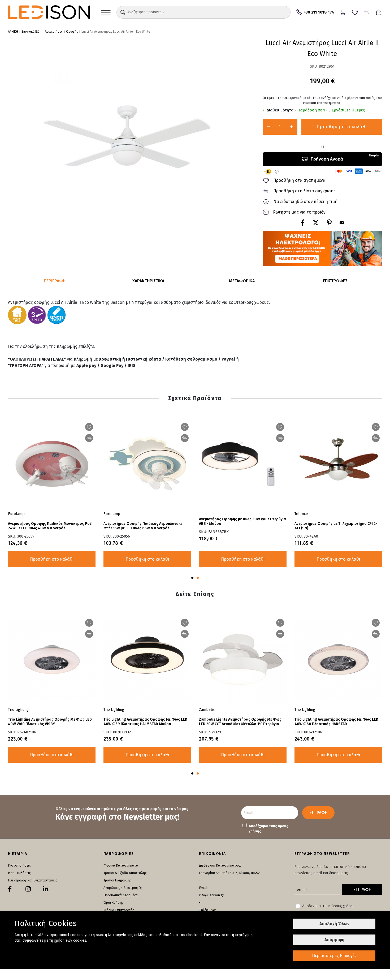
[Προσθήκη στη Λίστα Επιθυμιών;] (375, 427)
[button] (122, 12)
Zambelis (207, 709)
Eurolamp (111, 514)
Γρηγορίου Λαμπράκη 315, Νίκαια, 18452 (229, 873)
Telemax (301, 514)
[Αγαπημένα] (355, 11)
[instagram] (28, 889)
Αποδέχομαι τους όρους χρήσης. (328, 906)
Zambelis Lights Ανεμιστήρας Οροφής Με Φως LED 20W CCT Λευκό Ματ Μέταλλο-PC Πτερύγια (240, 721)
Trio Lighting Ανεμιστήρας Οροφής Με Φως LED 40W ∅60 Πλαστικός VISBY (50, 721)
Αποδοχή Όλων (334, 923)
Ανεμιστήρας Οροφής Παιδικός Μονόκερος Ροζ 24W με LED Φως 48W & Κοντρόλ (50, 525)
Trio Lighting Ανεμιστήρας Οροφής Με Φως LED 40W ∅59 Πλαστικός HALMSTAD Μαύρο (145, 721)
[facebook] (10, 889)
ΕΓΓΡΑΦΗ (318, 812)
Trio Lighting (304, 709)
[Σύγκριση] (366, 11)
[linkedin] (45, 889)
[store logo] (49, 12)
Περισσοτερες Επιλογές (334, 955)
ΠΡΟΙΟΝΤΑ (105, 12)
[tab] (55, 281)
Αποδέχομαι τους (268, 828)
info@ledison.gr (211, 895)
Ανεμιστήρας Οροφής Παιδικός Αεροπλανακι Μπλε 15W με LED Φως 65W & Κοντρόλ (142, 525)
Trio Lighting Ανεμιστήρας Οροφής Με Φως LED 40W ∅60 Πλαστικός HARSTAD (336, 721)
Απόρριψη (334, 939)
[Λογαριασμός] (343, 11)
